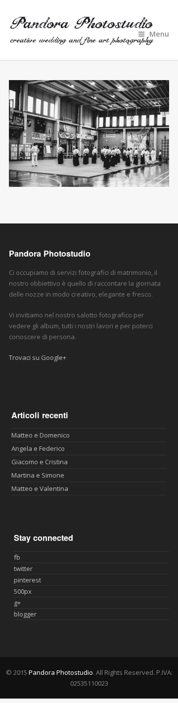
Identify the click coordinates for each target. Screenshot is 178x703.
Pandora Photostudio (61, 672)
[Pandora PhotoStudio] (89, 30)
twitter (23, 568)
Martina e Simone (37, 475)
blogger (25, 614)
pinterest (27, 579)
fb (17, 557)
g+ (17, 602)
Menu (159, 34)
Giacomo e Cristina (39, 461)
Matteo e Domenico (40, 435)
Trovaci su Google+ (37, 357)
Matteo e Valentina (39, 488)
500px (23, 591)
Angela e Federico (38, 448)
